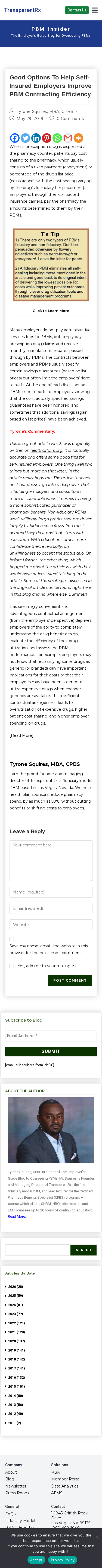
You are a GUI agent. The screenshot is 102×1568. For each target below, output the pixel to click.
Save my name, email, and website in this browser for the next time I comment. (49, 949)
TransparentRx (22, 10)
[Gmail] (68, 138)
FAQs (10, 1513)
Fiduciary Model (20, 1520)
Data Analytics (64, 1486)
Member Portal (65, 1479)
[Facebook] (15, 138)
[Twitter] (25, 138)
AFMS (57, 1492)
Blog (9, 1479)
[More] (78, 138)
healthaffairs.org (46, 450)
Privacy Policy (63, 1560)
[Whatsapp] (57, 138)
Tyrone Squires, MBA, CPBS (45, 111)
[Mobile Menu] (95, 9)
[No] (97, 1537)
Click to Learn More (51, 311)
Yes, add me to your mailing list (47, 965)
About (11, 1472)
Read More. (17, 1216)
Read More (21, 735)
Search (83, 1250)
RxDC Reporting (20, 1527)
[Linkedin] (36, 138)
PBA (55, 1472)
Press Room (17, 1492)
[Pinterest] (46, 138)
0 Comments (70, 118)
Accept (36, 1560)
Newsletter (15, 1486)
